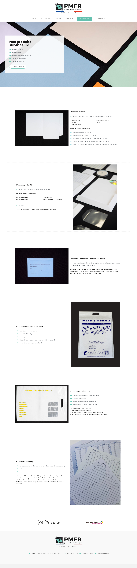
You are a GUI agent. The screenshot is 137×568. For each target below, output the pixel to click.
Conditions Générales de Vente (79, 566)
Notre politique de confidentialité (61, 566)
